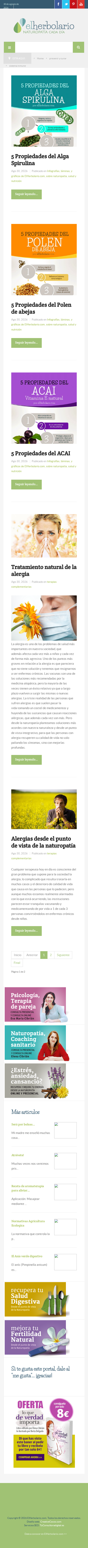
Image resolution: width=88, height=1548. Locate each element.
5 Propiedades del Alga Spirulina (40, 159)
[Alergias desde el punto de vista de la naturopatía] (44, 809)
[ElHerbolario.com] (44, 25)
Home (40, 58)
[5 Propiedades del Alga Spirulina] (44, 127)
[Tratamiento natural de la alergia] (44, 535)
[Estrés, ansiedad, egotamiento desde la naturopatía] (37, 1081)
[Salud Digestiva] (37, 1300)
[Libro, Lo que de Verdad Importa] (44, 1432)
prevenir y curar (58, 58)
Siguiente (63, 955)
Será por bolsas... (23, 1124)
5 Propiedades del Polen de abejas (41, 308)
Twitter (65, 4)
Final (17, 962)
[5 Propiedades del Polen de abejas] (44, 276)
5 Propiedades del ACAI (40, 453)
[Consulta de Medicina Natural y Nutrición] (37, 1005)
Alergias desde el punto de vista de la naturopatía (43, 842)
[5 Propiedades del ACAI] (44, 424)
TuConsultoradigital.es (52, 1525)
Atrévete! (17, 1155)
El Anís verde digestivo (26, 1256)
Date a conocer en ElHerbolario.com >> (46, 1534)
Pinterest (73, 4)
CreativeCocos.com (50, 1521)
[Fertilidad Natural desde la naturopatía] (37, 1338)
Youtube (81, 4)
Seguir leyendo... (26, 194)
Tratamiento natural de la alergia (44, 570)
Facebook (58, 4)
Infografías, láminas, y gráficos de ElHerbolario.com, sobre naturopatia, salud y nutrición (43, 176)
